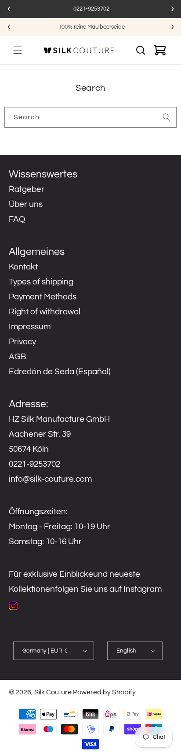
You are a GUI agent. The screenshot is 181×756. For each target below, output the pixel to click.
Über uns (26, 204)
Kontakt (23, 266)
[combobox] (90, 117)
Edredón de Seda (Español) (60, 371)
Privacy (22, 341)
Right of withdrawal (44, 311)
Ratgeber (26, 189)
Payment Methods (42, 296)
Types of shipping (41, 281)
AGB (17, 356)
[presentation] (8, 9)
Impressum (30, 326)
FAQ (17, 219)
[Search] (166, 117)
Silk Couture (53, 692)
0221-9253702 (91, 9)
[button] (17, 50)
